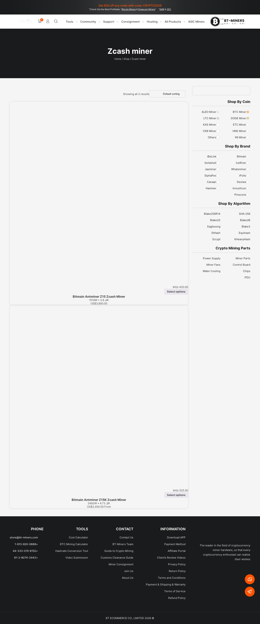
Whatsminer (238, 169)
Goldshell (210, 162)
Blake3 (246, 226)
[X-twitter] (230, 571)
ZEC (169, 9)
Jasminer (210, 169)
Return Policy (177, 571)
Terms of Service (175, 591)
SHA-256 (244, 213)
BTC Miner (239, 112)
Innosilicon (239, 188)
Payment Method (175, 544)
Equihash (244, 233)
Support (108, 21)
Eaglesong (213, 226)
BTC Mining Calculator (74, 544)
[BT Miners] (227, 22)
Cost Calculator (78, 537)
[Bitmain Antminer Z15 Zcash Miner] (99, 191)
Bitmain (241, 156)
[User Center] (48, 21)
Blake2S (215, 220)
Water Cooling (211, 271)
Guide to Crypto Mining (118, 551)
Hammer (211, 188)
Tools (69, 21)
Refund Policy (177, 598)
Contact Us (126, 537)
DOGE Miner (238, 118)
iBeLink (211, 156)
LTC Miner (209, 118)
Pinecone (240, 194)
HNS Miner (239, 131)
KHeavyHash (242, 239)
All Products (173, 21)
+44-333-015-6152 (25, 551)
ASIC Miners (196, 21)
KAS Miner (209, 124)
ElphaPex (210, 175)
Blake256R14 (212, 213)
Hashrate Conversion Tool (71, 551)
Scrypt (216, 239)
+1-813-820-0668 (26, 544)
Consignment (130, 21)
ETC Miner (239, 124)
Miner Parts (243, 258)
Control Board (241, 264)
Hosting (152, 21)
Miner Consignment (121, 564)
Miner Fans (213, 264)
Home (117, 58)
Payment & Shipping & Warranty (166, 584)
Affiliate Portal (177, 551)
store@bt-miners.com (24, 537)
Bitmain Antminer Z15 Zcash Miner (99, 296)
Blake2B (245, 220)
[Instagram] (208, 571)
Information (173, 529)
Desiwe (241, 182)
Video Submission (76, 557)
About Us (127, 577)
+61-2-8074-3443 (26, 557)
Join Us (128, 571)
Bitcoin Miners (129, 9)
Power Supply (211, 258)
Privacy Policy (177, 564)
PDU (247, 277)
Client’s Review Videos (171, 557)
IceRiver (241, 162)
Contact (124, 529)
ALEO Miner (209, 112)
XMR (162, 9)
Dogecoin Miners (146, 9)
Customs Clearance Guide (117, 557)
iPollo (242, 175)
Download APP (176, 537)
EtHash (216, 233)
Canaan (211, 182)
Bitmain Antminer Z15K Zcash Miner (99, 500)
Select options (176, 291)
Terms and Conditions (172, 577)
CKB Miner (209, 131)
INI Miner (240, 137)
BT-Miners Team (122, 544)
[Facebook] (242, 571)
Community (88, 21)
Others (212, 137)
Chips (246, 271)
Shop (126, 58)
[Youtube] (217, 571)
